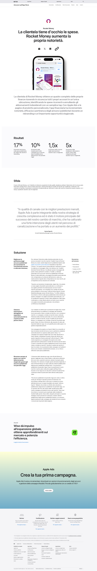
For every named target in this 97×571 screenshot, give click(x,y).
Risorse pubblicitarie (32, 553)
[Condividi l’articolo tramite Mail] (39, 49)
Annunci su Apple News (60, 548)
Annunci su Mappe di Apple (47, 548)
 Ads (16, 1)
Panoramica (51, 4)
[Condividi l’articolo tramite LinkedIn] (50, 49)
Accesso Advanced (31, 562)
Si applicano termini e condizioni (74, 535)
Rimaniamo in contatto (18, 559)
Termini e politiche (17, 550)
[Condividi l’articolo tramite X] (45, 49)
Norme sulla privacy (40, 568)
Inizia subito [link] (48, 490)
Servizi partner (31, 555)
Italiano (80, 568)
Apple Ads (16, 548)
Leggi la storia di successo (21, 442)
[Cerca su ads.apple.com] (83, 1)
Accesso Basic (30, 563)
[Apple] (14, 543)
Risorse (72, 4)
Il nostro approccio (17, 553)
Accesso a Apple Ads (46, 556)
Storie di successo (66, 4)
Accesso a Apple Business (47, 558)
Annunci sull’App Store (21, 5)
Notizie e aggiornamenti (18, 557)
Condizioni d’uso (48, 568)
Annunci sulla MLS (73, 548)
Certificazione (58, 4)
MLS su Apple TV (72, 550)
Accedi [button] (81, 4)
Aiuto (77, 4)
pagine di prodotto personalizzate (40, 264)
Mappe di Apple (44, 1)
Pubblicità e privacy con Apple (20, 551)
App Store (29, 1)
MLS (72, 1)
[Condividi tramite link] (57, 49)
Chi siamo (16, 555)
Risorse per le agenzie (46, 552)
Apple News (59, 1)
